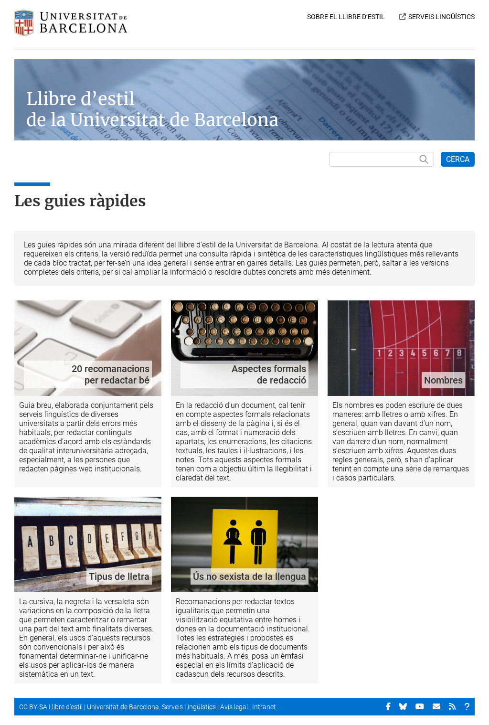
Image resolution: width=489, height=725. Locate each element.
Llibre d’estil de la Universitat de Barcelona (152, 109)
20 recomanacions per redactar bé (110, 374)
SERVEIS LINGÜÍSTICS (441, 17)
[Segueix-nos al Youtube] (419, 706)
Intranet (264, 707)
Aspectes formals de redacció (269, 374)
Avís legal (234, 707)
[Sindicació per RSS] (452, 706)
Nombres (443, 380)
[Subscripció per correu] (436, 706)
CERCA (457, 159)
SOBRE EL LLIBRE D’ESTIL (346, 17)
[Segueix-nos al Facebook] (388, 706)
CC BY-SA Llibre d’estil (51, 707)
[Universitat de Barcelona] (70, 33)
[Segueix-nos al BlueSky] (403, 706)
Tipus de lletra (119, 576)
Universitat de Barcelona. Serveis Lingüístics (151, 707)
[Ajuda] (467, 706)
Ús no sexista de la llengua (249, 576)
